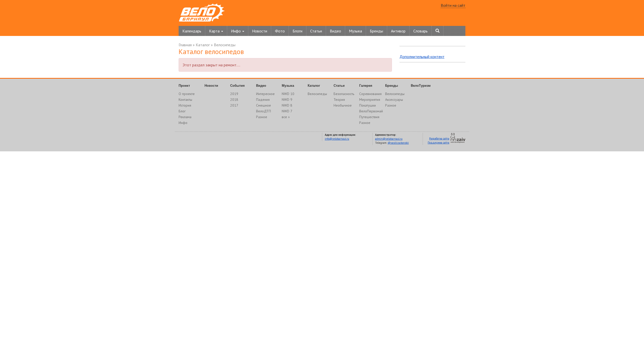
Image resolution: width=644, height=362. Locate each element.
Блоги (297, 30)
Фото (280, 30)
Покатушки (367, 105)
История (185, 105)
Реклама (185, 117)
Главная (185, 44)
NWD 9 (287, 99)
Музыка (355, 30)
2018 (234, 99)
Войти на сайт (453, 5)
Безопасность (344, 94)
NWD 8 (287, 105)
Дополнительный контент (422, 56)
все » (286, 117)
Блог (182, 111)
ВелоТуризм (421, 85)
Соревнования (370, 94)
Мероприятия (369, 99)
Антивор (398, 30)
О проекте (187, 94)
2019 (234, 94)
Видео (335, 30)
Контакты (185, 99)
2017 (234, 105)
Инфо (183, 122)
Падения (263, 99)
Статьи (316, 30)
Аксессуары (394, 99)
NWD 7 (287, 111)
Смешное (263, 105)
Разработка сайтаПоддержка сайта (438, 140)
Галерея (365, 85)
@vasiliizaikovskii (398, 143)
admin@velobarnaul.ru (389, 139)
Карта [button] (215, 30)
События (237, 85)
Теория (339, 99)
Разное (261, 117)
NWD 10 (288, 94)
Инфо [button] (236, 30)
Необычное (343, 105)
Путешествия (369, 117)
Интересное (265, 94)
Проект (184, 85)
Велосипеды (224, 44)
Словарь (420, 30)
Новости (259, 30)
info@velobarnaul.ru (337, 139)
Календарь (191, 30)
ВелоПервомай (371, 111)
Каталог (203, 44)
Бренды (376, 30)
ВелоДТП (263, 111)
